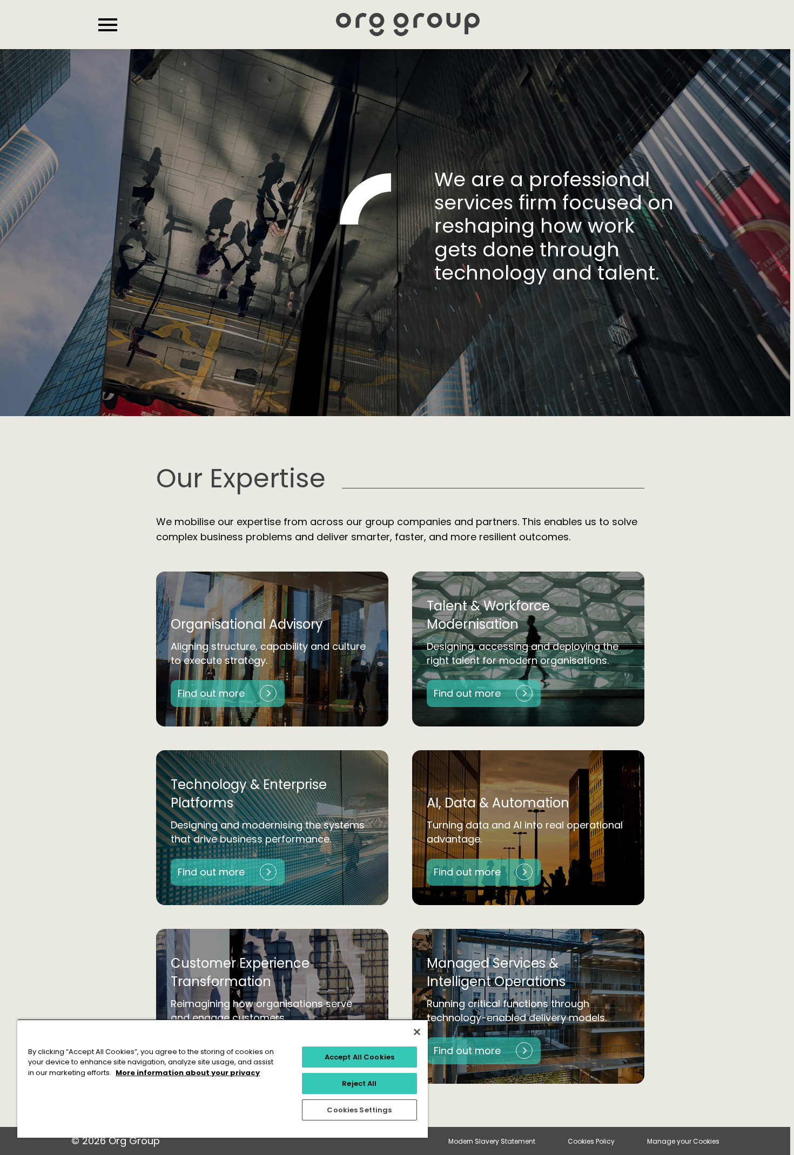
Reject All (359, 1083)
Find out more (211, 693)
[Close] (417, 1032)
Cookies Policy (591, 1141)
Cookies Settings (359, 1110)
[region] (222, 1078)
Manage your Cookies (683, 1141)
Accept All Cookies (359, 1057)
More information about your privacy (188, 1073)
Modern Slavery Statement (491, 1141)
